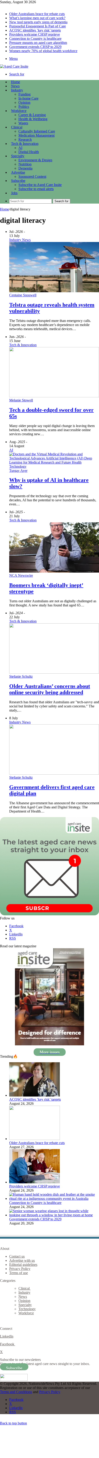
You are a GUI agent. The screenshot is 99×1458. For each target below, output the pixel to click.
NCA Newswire (21, 575)
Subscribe (18, 181)
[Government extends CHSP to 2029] (54, 1215)
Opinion (24, 102)
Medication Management (36, 135)
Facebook (7, 1344)
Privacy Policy (19, 1269)
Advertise (18, 172)
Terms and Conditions (16, 1392)
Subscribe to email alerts (36, 189)
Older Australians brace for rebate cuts (37, 14)
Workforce (18, 111)
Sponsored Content (32, 176)
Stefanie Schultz (21, 676)
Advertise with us (22, 1260)
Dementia (25, 168)
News (15, 86)
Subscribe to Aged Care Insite (40, 185)
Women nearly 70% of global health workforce (43, 51)
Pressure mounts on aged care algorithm (38, 43)
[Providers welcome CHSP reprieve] (34, 1182)
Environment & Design (35, 160)
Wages (23, 123)
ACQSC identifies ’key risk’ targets (35, 30)
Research (25, 139)
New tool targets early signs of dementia (38, 22)
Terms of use (18, 1273)
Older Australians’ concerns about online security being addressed (49, 689)
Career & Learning (32, 115)
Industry (17, 90)
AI (20, 148)
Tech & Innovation (24, 144)
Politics (23, 107)
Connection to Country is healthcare (35, 38)
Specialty (17, 156)
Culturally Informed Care (36, 131)
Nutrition (25, 164)
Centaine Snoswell (22, 295)
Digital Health (28, 152)
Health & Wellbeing (32, 119)
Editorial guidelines (23, 1265)
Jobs (14, 193)
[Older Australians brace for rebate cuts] (34, 1139)
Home (4, 209)
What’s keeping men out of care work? (37, 18)
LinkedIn (6, 1336)
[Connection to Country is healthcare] (54, 1198)
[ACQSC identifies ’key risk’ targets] (34, 1095)
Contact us (17, 1256)
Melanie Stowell (21, 400)
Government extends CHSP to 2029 (35, 47)
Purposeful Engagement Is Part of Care (37, 26)
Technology (27, 1309)
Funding (24, 94)
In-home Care (28, 98)
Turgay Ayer (18, 471)
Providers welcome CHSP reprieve (34, 34)
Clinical (16, 127)
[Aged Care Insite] (14, 66)
